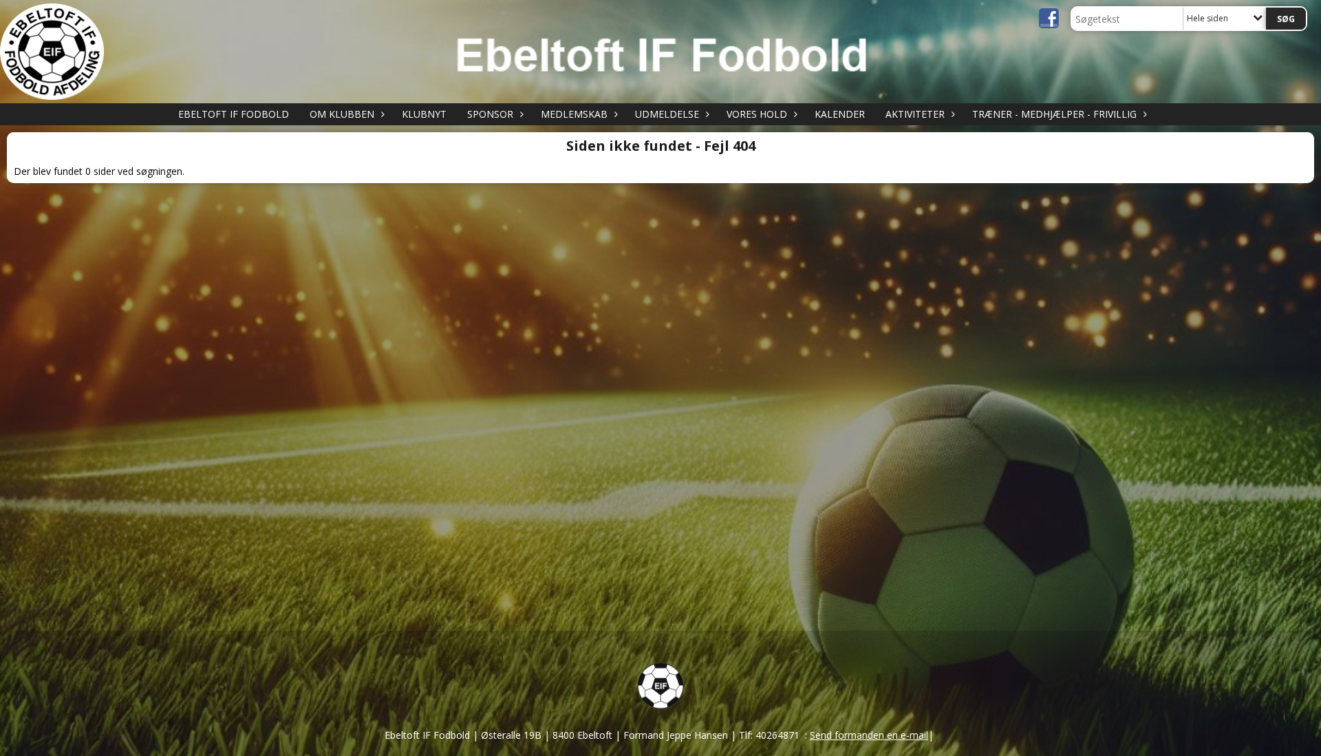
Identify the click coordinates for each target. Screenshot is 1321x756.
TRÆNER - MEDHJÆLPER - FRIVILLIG (1054, 113)
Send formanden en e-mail (869, 735)
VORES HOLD (757, 113)
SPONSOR (490, 113)
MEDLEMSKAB (574, 113)
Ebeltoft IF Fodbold (233, 113)
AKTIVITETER (915, 113)
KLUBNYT (424, 113)
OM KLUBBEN (342, 113)
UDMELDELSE (667, 113)
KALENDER (840, 113)
